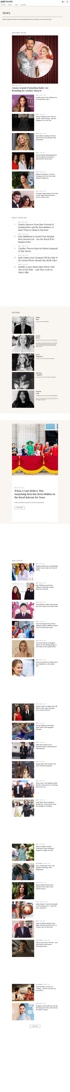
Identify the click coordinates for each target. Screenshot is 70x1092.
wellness (23, 4)
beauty (10, 4)
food (16, 4)
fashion (3, 4)
